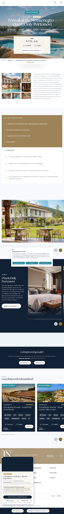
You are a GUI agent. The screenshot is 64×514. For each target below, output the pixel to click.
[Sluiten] (61, 511)
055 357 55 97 (25, 500)
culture (59, 496)
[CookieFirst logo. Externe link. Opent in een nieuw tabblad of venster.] (13, 249)
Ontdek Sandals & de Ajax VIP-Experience (17, 497)
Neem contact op (10, 500)
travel (53, 496)
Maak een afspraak (24, 358)
